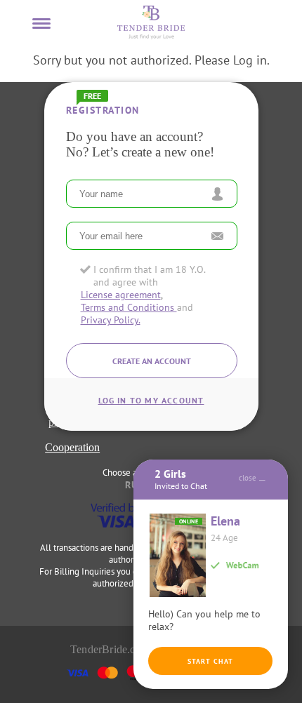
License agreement (120, 294)
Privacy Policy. (110, 320)
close (247, 478)
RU (132, 484)
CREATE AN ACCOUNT (151, 361)
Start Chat (210, 661)
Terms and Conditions (128, 307)
